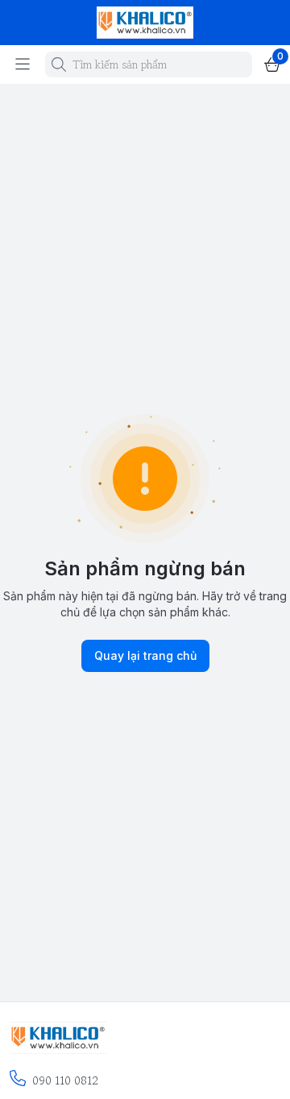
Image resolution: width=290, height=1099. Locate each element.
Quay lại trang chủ (145, 655)
